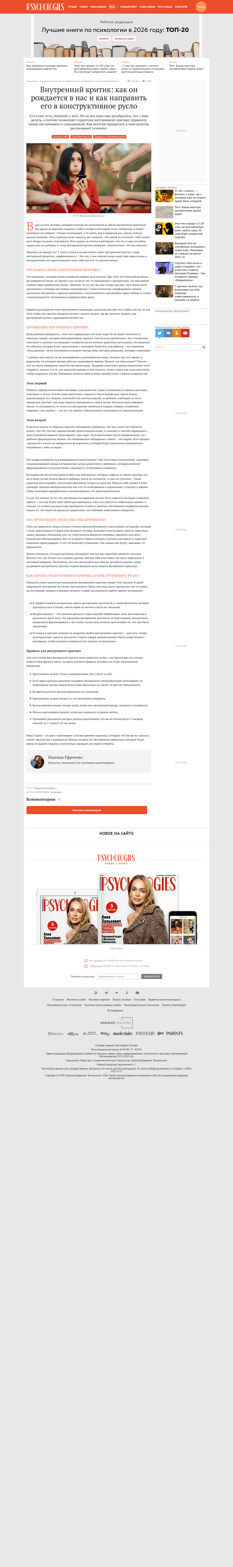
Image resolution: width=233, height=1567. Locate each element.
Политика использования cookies (102, 1005)
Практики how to (81, 136)
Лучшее (72, 6)
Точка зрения (98, 6)
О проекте (58, 999)
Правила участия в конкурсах (164, 999)
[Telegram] (106, 992)
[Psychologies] (45, 6)
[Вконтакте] (116, 992)
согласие (98, 960)
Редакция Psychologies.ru (44, 788)
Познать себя (60, 136)
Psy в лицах (165, 6)
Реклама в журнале (99, 999)
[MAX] (96, 992)
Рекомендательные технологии (141, 1005)
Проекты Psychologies (174, 1005)
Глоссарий (181, 6)
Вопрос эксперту (122, 999)
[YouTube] (137, 992)
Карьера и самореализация (109, 136)
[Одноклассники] (127, 992)
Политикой (96, 965)
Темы (112, 6)
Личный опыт (128, 6)
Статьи (83, 6)
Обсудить (136, 81)
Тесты (201, 6)
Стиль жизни (147, 6)
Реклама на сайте (76, 999)
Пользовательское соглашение (64, 1005)
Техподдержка (115, 1010)
